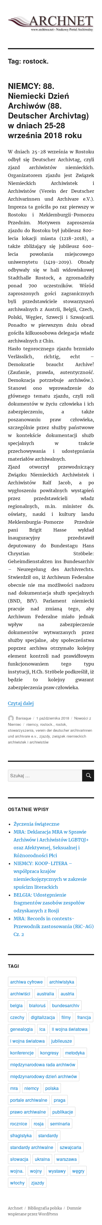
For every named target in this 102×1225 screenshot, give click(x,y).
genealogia (21, 1029)
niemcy (32, 724)
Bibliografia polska (45, 1208)
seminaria (60, 1123)
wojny (36, 1171)
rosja (39, 1123)
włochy (17, 1182)
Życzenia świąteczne (37, 824)
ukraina (42, 1159)
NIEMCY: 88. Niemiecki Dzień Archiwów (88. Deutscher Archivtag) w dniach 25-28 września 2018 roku (48, 110)
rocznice (18, 1123)
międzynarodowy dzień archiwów (43, 1076)
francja (84, 1017)
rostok (61, 724)
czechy (17, 1017)
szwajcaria (70, 1147)
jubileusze (61, 1041)
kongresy (49, 1052)
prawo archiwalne (28, 1111)
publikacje (62, 1111)
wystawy (57, 1171)
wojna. (17, 1171)
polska (52, 1088)
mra (14, 1088)
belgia (16, 1005)
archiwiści (20, 993)
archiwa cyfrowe (26, 981)
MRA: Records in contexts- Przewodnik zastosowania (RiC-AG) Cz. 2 (54, 926)
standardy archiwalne (31, 1147)
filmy (66, 1017)
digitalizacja (43, 1017)
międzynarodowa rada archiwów (42, 1064)
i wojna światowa (27, 1041)
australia (45, 993)
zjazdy (44, 736)
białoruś (37, 1005)
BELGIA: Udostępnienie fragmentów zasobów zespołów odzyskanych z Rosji (49, 902)
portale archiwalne (28, 1100)
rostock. (47, 724)
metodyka (75, 1052)
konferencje (22, 1052)
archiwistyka (61, 981)
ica (42, 1029)
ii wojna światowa (70, 1029)
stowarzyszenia (20, 730)
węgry (78, 1171)
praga (59, 1100)
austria (67, 993)
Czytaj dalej (21, 703)
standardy (48, 1135)
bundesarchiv (65, 1005)
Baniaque (23, 718)
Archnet (15, 1208)
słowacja (19, 1159)
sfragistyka (21, 1135)
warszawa (66, 1159)
